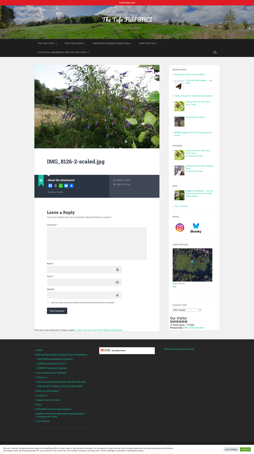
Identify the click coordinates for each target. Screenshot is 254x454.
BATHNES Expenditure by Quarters (55, 359)
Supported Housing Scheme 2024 (111, 43)
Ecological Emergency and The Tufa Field (62, 52)
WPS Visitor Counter (193, 327)
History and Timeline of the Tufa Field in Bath (60, 386)
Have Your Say (147, 43)
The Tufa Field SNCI (127, 19)
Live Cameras (43, 421)
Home (39, 350)
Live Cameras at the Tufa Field (51, 372)
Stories (200, 156)
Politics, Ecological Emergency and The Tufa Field (61, 381)
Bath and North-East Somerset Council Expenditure (61, 354)
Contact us (41, 377)
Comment (52, 225)
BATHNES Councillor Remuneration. (54, 409)
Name (50, 264)
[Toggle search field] (215, 52)
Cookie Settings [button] (231, 449)
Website (50, 289)
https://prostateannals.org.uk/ (179, 349)
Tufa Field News (73, 43)
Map (174, 286)
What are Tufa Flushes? (47, 391)
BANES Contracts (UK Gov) (51, 363)
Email (50, 276)
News (39, 404)
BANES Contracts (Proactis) (52, 368)
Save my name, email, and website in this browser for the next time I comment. (83, 303)
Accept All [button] (245, 449)
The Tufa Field (46, 43)
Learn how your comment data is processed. (99, 330)
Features (192, 156)
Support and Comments (48, 400)
